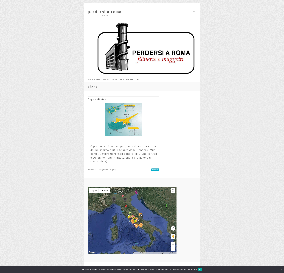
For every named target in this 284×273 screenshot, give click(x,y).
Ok (200, 269)
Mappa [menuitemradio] (94, 190)
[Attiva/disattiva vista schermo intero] (173, 190)
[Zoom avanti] (173, 244)
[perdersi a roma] (142, 23)
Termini (174, 253)
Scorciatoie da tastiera (138, 253)
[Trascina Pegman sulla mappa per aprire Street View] (173, 236)
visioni (114, 79)
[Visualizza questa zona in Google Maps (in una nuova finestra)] (92, 252)
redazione (93, 170)
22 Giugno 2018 (103, 170)
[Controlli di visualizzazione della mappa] (173, 228)
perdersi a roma (105, 11)
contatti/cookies (133, 79)
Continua (155, 170)
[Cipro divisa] (123, 119)
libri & (121, 79)
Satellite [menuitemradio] (104, 190)
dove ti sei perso (94, 79)
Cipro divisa (97, 99)
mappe (112, 170)
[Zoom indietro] (173, 249)
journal (106, 79)
